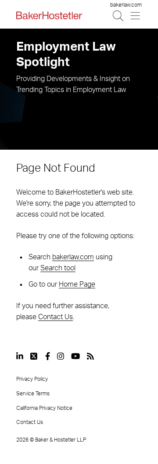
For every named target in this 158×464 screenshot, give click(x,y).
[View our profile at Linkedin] (19, 356)
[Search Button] (119, 16)
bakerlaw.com (126, 4)
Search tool (57, 268)
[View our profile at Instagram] (60, 356)
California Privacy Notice (44, 408)
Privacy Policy (32, 379)
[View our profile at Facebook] (47, 356)
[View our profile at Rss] (90, 356)
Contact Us (55, 316)
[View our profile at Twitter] (34, 356)
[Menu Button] (136, 16)
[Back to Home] (49, 15)
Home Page (77, 284)
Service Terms (33, 393)
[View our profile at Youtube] (75, 356)
